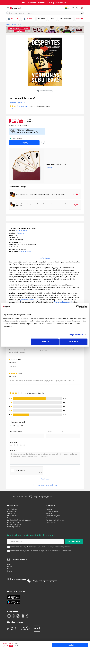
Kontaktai (49, 518)
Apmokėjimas (12, 509)
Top (52, 19)
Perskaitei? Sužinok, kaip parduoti (19, 520)
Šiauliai (9, 571)
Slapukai (49, 513)
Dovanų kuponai (13, 522)
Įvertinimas (13, 442)
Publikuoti (45, 479)
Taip (21, 426)
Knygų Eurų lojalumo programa (45, 581)
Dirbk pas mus (51, 522)
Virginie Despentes (21, 231)
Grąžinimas (11, 513)
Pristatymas (11, 511)
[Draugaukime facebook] (9, 617)
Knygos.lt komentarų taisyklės (46, 485)
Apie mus (49, 509)
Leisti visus (73, 342)
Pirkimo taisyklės (52, 511)
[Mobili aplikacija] (13, 602)
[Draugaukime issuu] (27, 617)
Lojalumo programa (14, 524)
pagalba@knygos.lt (43, 496)
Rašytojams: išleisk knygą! (55, 520)
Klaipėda (10, 569)
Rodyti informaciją (76, 335)
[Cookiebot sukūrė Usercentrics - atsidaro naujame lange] (77, 306)
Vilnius (9, 564)
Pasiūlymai (80, 19)
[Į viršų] (85, 634)
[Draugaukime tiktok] (18, 617)
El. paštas (49, 432)
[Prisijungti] (77, 8)
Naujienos (41, 19)
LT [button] (68, 8)
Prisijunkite (20, 130)
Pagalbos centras (13, 518)
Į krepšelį (70, 645)
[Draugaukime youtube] (23, 617)
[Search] (81, 13)
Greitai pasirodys (65, 19)
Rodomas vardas (16, 432)
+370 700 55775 (19, 496)
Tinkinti (43, 342)
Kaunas (10, 567)
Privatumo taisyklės (53, 516)
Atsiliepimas (14, 450)
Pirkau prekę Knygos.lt (17, 422)
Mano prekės (12, 516)
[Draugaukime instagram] (14, 617)
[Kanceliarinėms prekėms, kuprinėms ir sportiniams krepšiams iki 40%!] (45, 29)
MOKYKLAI (30, 19)
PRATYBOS (15, 19)
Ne (14, 426)
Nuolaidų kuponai (13, 527)
